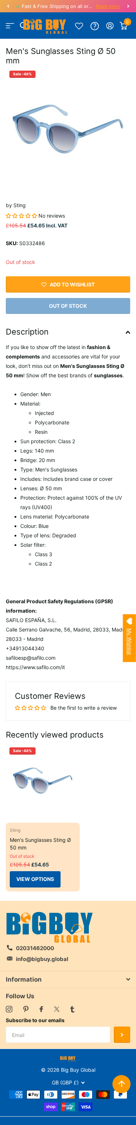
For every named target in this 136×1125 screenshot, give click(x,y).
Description (27, 331)
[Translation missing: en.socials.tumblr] (72, 1009)
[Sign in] (110, 25)
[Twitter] (56, 1009)
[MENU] (10, 25)
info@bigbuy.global (42, 959)
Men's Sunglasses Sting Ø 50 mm (40, 844)
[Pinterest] (26, 1009)
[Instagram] (9, 1009)
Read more (108, 6)
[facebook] (41, 1009)
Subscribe (122, 1035)
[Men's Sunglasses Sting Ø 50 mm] (43, 781)
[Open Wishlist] (79, 26)
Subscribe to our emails (35, 1020)
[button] (8, 6)
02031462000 (35, 948)
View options (35, 879)
